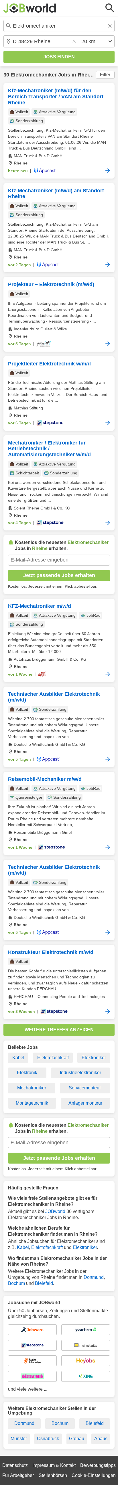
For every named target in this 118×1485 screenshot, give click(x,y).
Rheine (86, 75)
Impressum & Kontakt (54, 1465)
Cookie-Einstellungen (94, 1475)
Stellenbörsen (53, 1475)
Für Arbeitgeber (18, 1475)
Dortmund (94, 1277)
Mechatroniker (31, 1087)
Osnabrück (48, 1438)
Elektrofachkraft (53, 1057)
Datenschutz (15, 1465)
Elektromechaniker (34, 75)
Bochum (16, 1283)
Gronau (76, 1438)
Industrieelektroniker (80, 1072)
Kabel (18, 1057)
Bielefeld (44, 1283)
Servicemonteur (85, 1087)
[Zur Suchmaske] (110, 8)
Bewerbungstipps (98, 1465)
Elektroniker (94, 1057)
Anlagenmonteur (85, 1103)
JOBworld (55, 1211)
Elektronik (27, 1072)
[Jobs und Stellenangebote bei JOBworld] (29, 8)
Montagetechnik (32, 1103)
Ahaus (100, 1438)
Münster (19, 1438)
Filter (105, 74)
